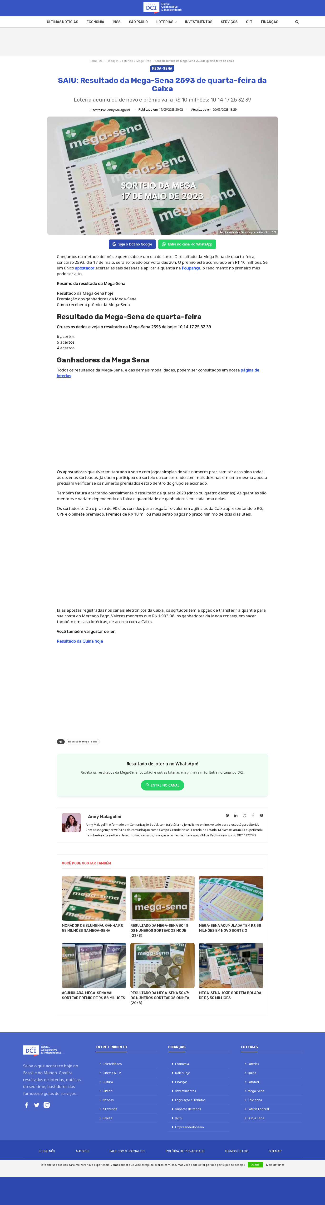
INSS (116, 22)
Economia (95, 22)
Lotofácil (254, 1082)
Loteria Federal (258, 1109)
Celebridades (112, 1064)
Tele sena (255, 1100)
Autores (82, 1151)
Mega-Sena (143, 61)
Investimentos (198, 22)
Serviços (229, 22)
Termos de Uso (236, 1151)
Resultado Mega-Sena (83, 741)
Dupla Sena (256, 1118)
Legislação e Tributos (190, 1100)
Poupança (191, 268)
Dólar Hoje (182, 1073)
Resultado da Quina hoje (80, 641)
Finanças (269, 22)
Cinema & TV (112, 1073)
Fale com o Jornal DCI (127, 1151)
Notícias (108, 1100)
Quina (252, 1073)
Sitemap (275, 1151)
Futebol (108, 1091)
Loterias (164, 22)
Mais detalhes (275, 1164)
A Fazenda (110, 1109)
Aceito (255, 1164)
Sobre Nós (47, 1151)
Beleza (107, 1118)
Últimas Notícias (62, 22)
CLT (249, 22)
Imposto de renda (188, 1109)
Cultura (108, 1082)
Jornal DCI (97, 61)
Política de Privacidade (185, 1151)
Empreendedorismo (189, 1127)
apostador (84, 268)
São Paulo (138, 22)
